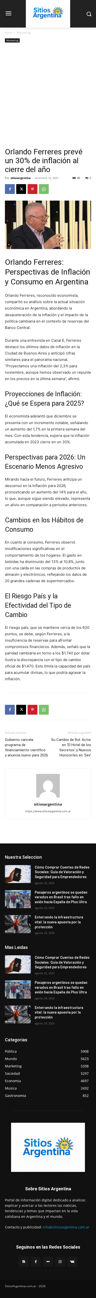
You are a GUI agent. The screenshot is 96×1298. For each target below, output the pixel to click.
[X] (21, 189)
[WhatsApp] (44, 189)
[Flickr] (48, 1262)
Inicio (8, 32)
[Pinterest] (32, 189)
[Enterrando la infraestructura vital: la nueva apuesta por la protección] (18, 924)
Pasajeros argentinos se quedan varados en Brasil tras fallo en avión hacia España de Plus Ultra (61, 897)
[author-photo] (48, 797)
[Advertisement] (48, 97)
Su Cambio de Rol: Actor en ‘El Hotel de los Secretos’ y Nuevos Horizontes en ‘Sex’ (71, 747)
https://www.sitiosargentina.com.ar (48, 811)
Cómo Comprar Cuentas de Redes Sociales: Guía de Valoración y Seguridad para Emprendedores (62, 872)
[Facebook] (10, 189)
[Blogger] (24, 1262)
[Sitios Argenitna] (48, 1147)
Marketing (24, 32)
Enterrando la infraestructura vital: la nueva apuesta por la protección (59, 922)
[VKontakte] (72, 1262)
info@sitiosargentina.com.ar (66, 1227)
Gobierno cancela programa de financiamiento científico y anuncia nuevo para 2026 (26, 747)
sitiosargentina (21, 178)
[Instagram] (60, 1262)
